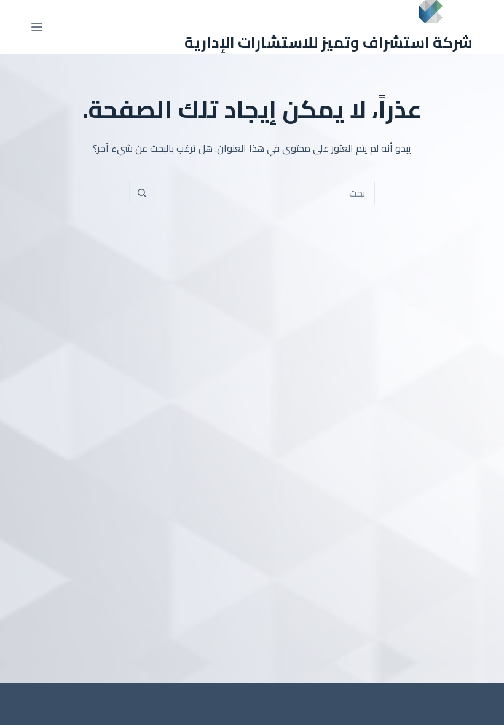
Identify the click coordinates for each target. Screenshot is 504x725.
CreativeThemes (75, 704)
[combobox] (263, 193)
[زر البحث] (141, 193)
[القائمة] (36, 27)
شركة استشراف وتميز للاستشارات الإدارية (328, 42)
